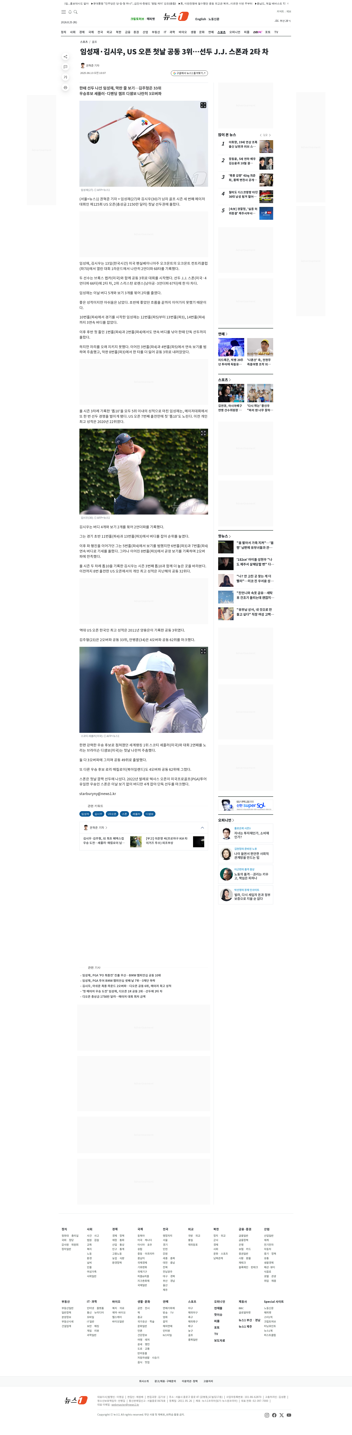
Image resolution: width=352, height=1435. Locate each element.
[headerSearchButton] (75, 11)
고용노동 (117, 1253)
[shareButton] (65, 56)
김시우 (98, 813)
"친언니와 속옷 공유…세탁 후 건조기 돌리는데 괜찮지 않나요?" (255, 598)
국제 (140, 1229)
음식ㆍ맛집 (144, 1362)
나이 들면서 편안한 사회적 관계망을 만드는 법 (251, 856)
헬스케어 (117, 1317)
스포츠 (84, 42)
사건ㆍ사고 (93, 1235)
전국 (165, 1229)
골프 (190, 1335)
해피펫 (151, 19)
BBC (241, 1308)
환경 (89, 1258)
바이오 (116, 1302)
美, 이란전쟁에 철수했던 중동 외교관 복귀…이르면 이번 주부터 (186, 3)
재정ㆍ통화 (118, 1240)
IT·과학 (92, 1302)
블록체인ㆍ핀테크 (248, 1267)
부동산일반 (68, 1308)
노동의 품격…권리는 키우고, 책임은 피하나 (251, 876)
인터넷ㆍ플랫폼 (95, 1308)
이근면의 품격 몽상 (244, 869)
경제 (115, 1229)
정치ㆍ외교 (219, 1235)
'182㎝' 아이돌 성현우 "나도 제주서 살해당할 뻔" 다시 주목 (255, 564)
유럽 (140, 1249)
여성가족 (91, 1271)
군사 (215, 1240)
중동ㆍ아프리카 (146, 1253)
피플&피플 (143, 1276)
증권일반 (243, 1253)
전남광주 (167, 1271)
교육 (89, 1244)
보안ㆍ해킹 (93, 1326)
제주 (165, 1290)
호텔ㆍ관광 (270, 1276)
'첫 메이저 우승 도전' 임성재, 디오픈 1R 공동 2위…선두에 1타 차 (122, 991)
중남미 (141, 1258)
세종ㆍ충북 (169, 1258)
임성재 (85, 813)
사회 (89, 1229)
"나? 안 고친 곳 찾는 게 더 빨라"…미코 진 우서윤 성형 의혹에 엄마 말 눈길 (254, 581)
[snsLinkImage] (267, 1415)
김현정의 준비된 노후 (245, 849)
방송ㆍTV (168, 1312)
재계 (266, 1240)
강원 (165, 1253)
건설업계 (66, 1326)
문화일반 (142, 1326)
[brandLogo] (176, 16)
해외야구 (193, 1312)
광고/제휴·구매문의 (165, 1381)
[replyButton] (65, 66)
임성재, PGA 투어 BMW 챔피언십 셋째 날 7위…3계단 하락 (118, 980)
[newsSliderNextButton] (270, 135)
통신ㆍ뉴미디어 (95, 1312)
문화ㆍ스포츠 (220, 1253)
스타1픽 (268, 1317)
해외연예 (167, 1326)
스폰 (124, 813)
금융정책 (243, 1240)
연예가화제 (169, 1308)
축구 (190, 1317)
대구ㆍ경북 (169, 1276)
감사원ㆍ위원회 (70, 1244)
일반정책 (66, 1312)
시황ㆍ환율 (245, 1258)
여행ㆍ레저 (144, 1339)
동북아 (141, 1235)
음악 (165, 1321)
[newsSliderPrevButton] (260, 135)
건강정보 (142, 1335)
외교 (191, 1229)
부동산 (66, 1302)
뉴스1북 (268, 1330)
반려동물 (142, 1353)
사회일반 (91, 1276)
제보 (288, 11)
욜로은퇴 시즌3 (242, 828)
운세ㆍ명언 (144, 1344)
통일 (190, 1240)
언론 (140, 1330)
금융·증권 (245, 1229)
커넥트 (280, 11)
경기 (165, 1244)
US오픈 (112, 813)
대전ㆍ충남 (169, 1262)
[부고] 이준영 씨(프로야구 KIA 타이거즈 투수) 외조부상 (167, 841)
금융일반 (243, 1235)
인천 (165, 1249)
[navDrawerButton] (63, 12)
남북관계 (218, 1258)
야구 (190, 1308)
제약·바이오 (119, 1312)
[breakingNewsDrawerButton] (70, 11)
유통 (266, 1258)
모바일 (90, 1317)
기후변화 (142, 1267)
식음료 (267, 1271)
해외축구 (193, 1321)
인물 (89, 1267)
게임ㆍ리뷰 (93, 1330)
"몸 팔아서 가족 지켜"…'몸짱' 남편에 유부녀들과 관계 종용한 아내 (255, 548)
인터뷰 (166, 1330)
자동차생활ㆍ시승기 (148, 1357)
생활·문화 (144, 1302)
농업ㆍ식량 (118, 1258)
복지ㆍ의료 (118, 1308)
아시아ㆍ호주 (145, 1244)
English (200, 19)
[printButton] (65, 87)
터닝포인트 (270, 1326)
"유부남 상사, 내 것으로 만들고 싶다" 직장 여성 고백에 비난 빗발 (255, 614)
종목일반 (193, 1339)
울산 (165, 1285)
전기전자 (269, 1244)
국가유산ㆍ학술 (146, 1321)
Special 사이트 (274, 1302)
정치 (64, 1229)
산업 (267, 1229)
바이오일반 (118, 1321)
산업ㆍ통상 (118, 1244)
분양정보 (66, 1317)
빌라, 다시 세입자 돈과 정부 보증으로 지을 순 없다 (252, 897)
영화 (165, 1317)
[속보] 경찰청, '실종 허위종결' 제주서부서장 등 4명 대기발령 (243, 213)
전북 (165, 1267)
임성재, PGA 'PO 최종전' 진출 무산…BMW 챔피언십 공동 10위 (121, 975)
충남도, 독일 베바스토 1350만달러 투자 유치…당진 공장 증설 (262, 3)
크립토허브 (137, 19)
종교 (140, 1317)
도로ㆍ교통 (144, 1348)
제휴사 (243, 1302)
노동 (89, 1253)
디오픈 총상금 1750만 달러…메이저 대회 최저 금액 (114, 996)
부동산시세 (68, 1321)
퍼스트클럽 (270, 1335)
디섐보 (149, 813)
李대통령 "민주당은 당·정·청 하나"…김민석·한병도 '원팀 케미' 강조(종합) (104, 3)
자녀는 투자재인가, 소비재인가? (251, 835)
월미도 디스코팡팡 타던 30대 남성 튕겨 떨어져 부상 (243, 196)
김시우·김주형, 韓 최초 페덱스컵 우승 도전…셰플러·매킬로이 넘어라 (104, 841)
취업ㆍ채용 (270, 1281)
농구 (190, 1330)
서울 (165, 1240)
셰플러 (136, 813)
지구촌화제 (143, 1281)
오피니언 (224, 820)
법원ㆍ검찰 (93, 1240)
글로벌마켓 (245, 1312)
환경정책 (117, 1262)
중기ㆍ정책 (270, 1253)
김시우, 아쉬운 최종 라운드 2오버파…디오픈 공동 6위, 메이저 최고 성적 (126, 986)
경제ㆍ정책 (118, 1235)
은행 (241, 1244)
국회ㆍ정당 (68, 1240)
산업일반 (269, 1235)
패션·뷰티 (269, 1267)
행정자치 (167, 1235)
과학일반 (91, 1335)
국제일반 (142, 1285)
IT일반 (90, 1321)
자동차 (267, 1249)
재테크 (242, 1262)
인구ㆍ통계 (118, 1249)
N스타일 (167, 1335)
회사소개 (144, 1381)
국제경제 (142, 1262)
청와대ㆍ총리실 (70, 1235)
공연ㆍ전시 (144, 1308)
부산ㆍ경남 (169, 1281)
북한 (216, 1229)
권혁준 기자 (92, 65)
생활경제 (269, 1262)
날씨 (89, 1262)
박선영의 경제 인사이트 (246, 890)
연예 (221, 333)
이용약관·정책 (190, 1381)
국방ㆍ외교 (194, 1235)
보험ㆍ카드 (245, 1249)
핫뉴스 (223, 536)
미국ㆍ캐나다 (145, 1240)
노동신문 (213, 19)
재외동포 (193, 1244)
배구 (190, 1326)
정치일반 (66, 1249)
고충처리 (208, 1381)
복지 (89, 1249)
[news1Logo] (76, 1400)
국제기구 (142, 1271)
